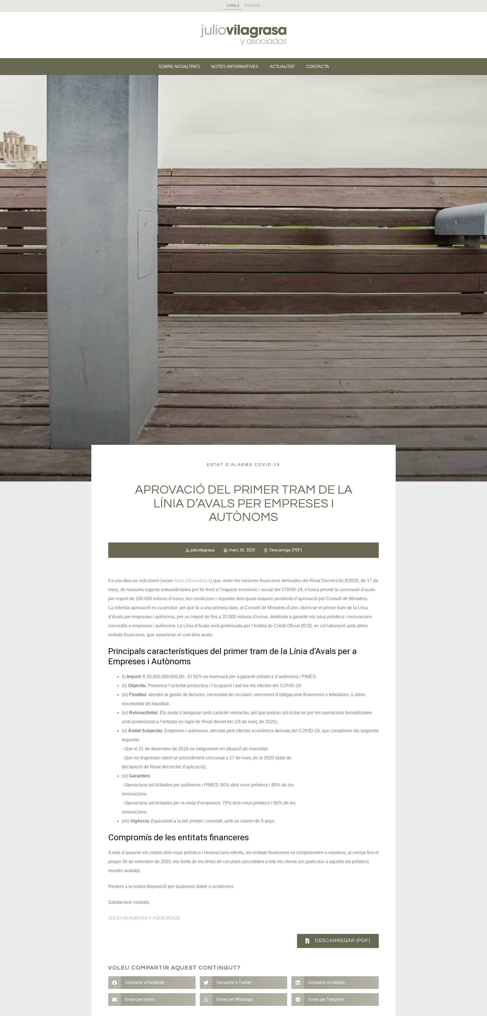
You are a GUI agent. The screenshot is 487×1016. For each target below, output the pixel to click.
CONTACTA (317, 66)
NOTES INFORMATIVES (234, 66)
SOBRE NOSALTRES (179, 66)
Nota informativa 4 (192, 580)
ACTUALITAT (282, 66)
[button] (338, 941)
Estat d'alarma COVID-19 (243, 464)
